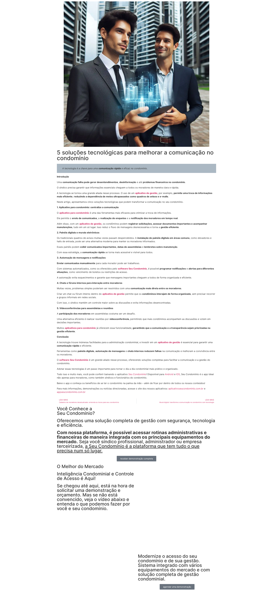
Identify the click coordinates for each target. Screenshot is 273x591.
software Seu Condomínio (132, 268)
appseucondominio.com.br (71, 392)
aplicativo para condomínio (74, 212)
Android (169, 374)
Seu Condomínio (137, 374)
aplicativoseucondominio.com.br (185, 388)
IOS (178, 374)
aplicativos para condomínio (80, 328)
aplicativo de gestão (146, 193)
